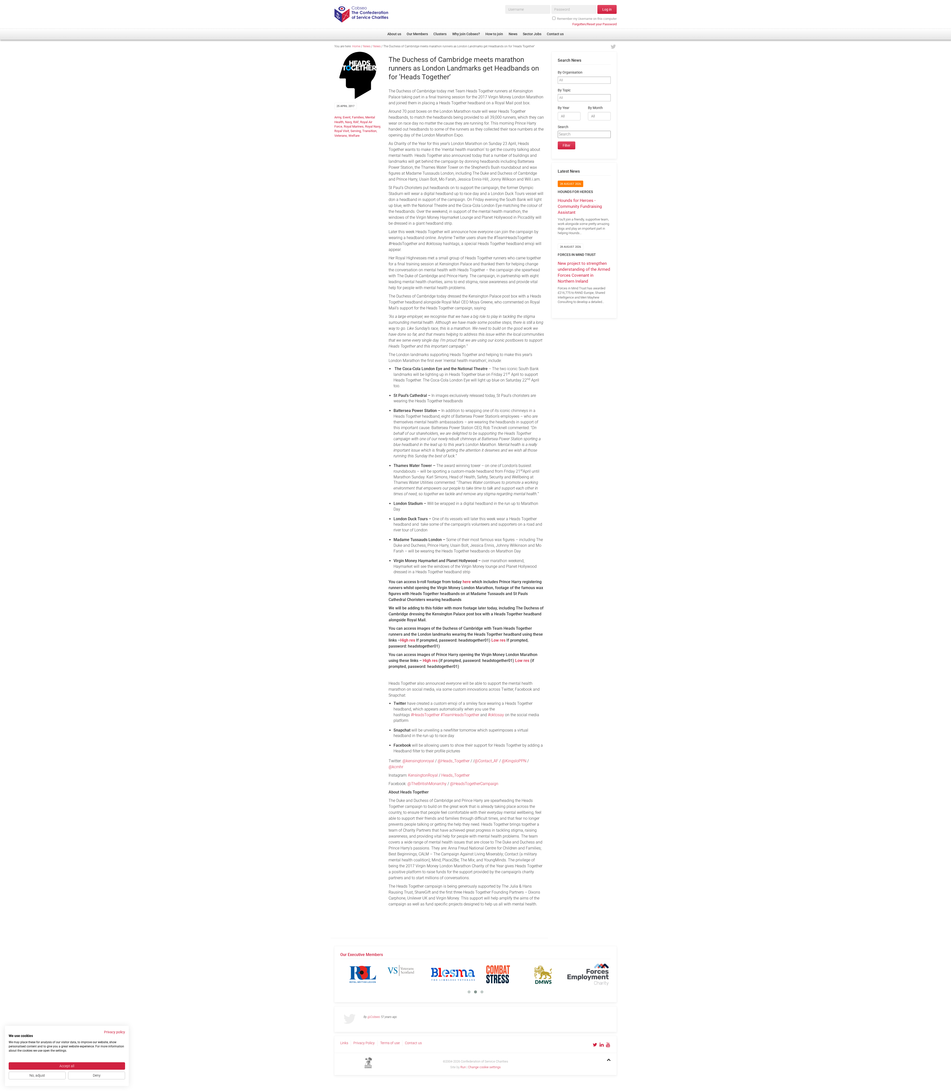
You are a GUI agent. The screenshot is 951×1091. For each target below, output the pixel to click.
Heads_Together (456, 775)
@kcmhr (396, 766)
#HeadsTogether (425, 714)
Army (337, 117)
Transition (369, 131)
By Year (563, 108)
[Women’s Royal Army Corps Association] (588, 974)
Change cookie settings (484, 1067)
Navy (348, 122)
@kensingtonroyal (418, 761)
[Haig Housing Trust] (408, 974)
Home (356, 46)
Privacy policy (114, 1032)
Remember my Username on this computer (587, 19)
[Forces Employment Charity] (363, 974)
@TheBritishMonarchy (427, 783)
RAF (356, 122)
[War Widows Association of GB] (543, 974)
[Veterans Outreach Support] (498, 974)
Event (346, 117)
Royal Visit (341, 131)
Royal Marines (354, 126)
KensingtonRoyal (423, 775)
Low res (498, 640)
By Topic (564, 90)
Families (358, 117)
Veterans (340, 135)
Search (563, 127)
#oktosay (496, 714)
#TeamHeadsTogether (460, 714)
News (366, 46)
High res (407, 640)
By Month (595, 108)
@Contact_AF (486, 761)
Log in (607, 9)
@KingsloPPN (514, 761)
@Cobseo (374, 1017)
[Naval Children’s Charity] (453, 974)
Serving (355, 131)
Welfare (354, 135)
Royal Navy (372, 126)
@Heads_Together (454, 761)
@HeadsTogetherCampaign (474, 783)
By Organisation (570, 72)
